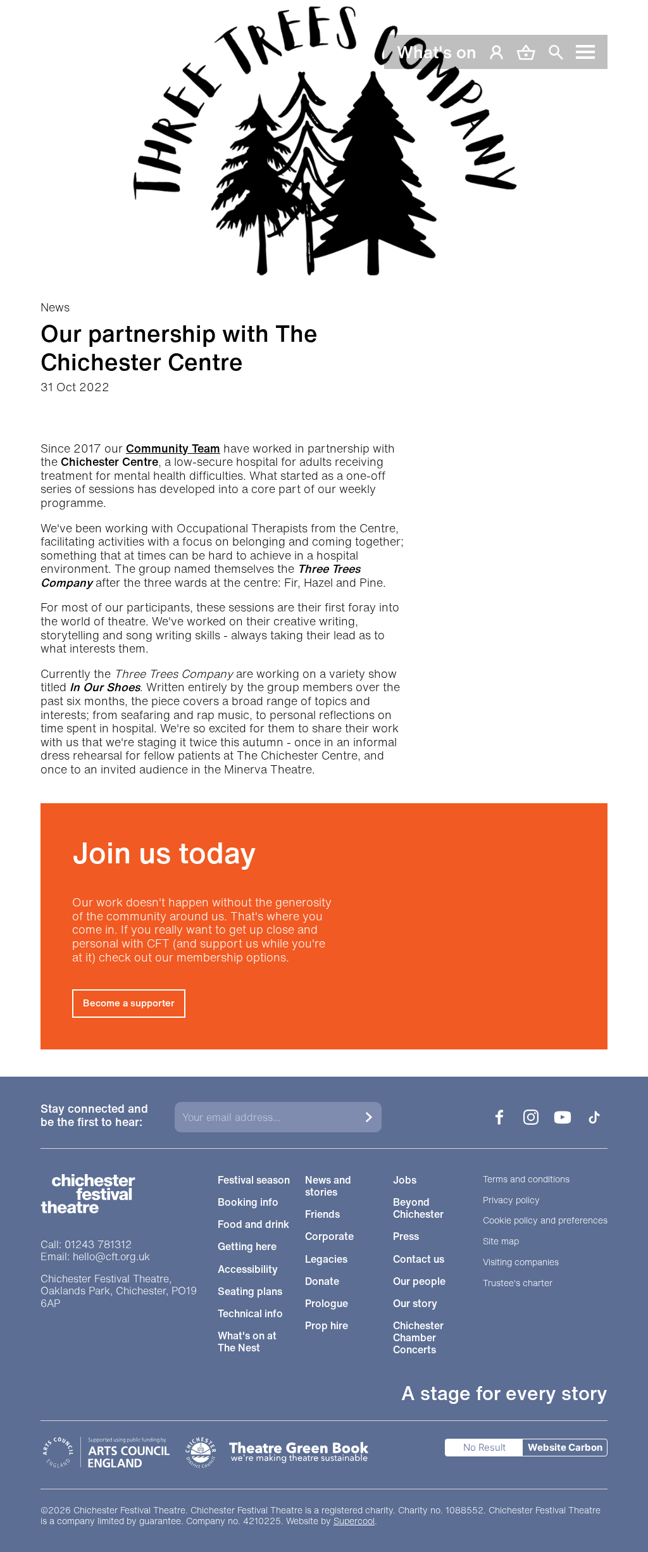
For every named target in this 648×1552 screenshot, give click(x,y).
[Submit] (369, 1117)
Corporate (329, 1236)
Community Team (173, 448)
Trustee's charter (517, 1283)
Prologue (326, 1304)
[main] (324, 524)
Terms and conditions (526, 1179)
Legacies (326, 1259)
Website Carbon (565, 1447)
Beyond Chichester (418, 1208)
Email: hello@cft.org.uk (95, 1257)
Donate (322, 1281)
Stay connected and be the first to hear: (94, 1116)
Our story (415, 1304)
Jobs (404, 1180)
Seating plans (250, 1292)
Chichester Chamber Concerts (418, 1338)
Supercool (354, 1520)
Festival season (254, 1180)
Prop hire (326, 1326)
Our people (419, 1281)
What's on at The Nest (247, 1342)
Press (406, 1236)
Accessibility (248, 1269)
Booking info (248, 1202)
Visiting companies (521, 1262)
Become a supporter (129, 1003)
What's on (437, 52)
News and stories (328, 1186)
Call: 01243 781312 (86, 1245)
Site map (501, 1241)
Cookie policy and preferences (545, 1220)
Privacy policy (511, 1200)
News (55, 308)
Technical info (250, 1314)
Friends (322, 1214)
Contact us (418, 1259)
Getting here (247, 1247)
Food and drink (253, 1224)
